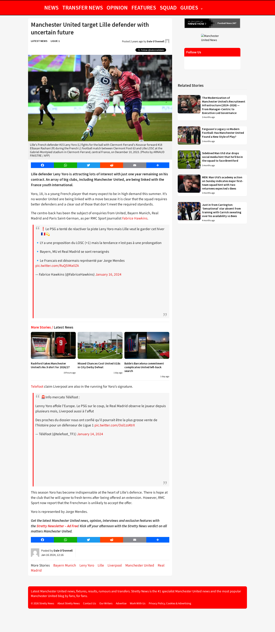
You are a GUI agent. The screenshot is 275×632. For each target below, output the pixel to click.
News (51, 7)
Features (144, 7)
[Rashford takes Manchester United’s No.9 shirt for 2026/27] (53, 345)
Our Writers (105, 603)
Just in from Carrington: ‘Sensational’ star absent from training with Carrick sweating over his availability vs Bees (221, 210)
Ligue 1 (55, 41)
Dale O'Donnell (155, 41)
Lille (101, 565)
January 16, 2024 (108, 274)
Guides (189, 7)
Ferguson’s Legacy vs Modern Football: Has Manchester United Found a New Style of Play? (223, 132)
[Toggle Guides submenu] (202, 7)
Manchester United (139, 565)
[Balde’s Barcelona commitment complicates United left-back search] (146, 345)
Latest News (39, 41)
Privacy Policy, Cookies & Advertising (170, 603)
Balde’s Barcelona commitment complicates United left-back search (144, 367)
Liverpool (115, 565)
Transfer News (82, 7)
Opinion (117, 7)
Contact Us (89, 603)
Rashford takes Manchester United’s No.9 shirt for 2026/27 (50, 365)
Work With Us (137, 603)
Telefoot (37, 386)
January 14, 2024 (90, 434)
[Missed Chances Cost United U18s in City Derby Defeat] (100, 345)
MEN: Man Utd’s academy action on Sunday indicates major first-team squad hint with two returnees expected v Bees (222, 182)
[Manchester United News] (212, 38)
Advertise (121, 603)
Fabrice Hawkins (134, 218)
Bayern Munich (64, 565)
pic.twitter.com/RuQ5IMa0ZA (57, 265)
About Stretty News (68, 603)
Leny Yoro (87, 565)
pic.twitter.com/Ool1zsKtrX (114, 425)
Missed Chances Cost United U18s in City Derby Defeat (99, 365)
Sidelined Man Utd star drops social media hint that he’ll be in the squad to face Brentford (222, 157)
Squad (168, 7)
